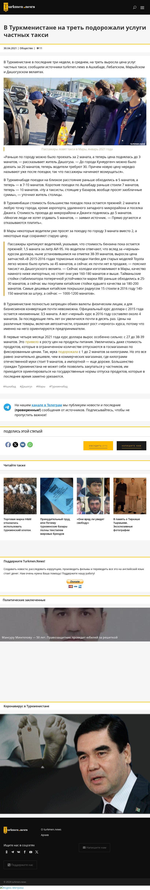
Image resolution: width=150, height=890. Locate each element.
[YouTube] (30, 851)
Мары (41, 386)
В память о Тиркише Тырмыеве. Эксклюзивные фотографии (126, 524)
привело (32, 342)
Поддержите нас (22, 865)
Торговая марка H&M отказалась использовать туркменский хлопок (17, 524)
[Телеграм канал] (12, 851)
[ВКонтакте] (18, 851)
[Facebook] (24, 851)
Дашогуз (27, 386)
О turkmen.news (51, 829)
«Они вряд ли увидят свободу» (90, 520)
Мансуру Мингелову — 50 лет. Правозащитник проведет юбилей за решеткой (60, 637)
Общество (26, 48)
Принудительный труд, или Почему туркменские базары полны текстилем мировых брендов (55, 526)
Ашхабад (10, 386)
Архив (45, 835)
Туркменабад (59, 386)
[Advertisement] (60, 672)
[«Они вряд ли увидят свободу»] (93, 513)
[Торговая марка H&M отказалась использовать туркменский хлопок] (20, 513)
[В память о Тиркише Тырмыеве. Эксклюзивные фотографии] (129, 513)
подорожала (68, 351)
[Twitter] (36, 851)
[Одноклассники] (6, 851)
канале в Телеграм (47, 405)
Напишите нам (96, 847)
